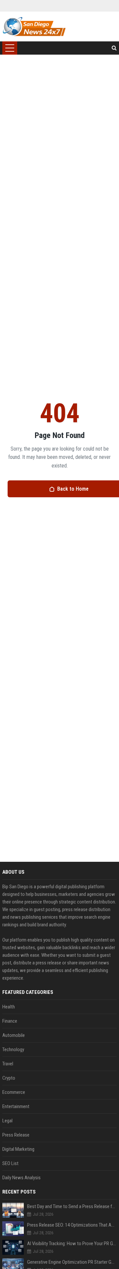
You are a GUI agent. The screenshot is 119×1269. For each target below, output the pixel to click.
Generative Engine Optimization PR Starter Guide (72, 1262)
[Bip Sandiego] (34, 26)
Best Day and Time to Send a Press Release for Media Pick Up (72, 1206)
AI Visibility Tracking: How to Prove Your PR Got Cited (72, 1243)
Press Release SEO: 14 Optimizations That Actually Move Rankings (72, 1225)
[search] (114, 48)
